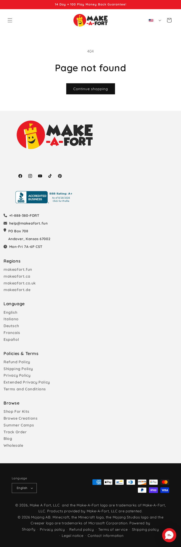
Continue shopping (90, 89)
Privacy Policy (17, 375)
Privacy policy (52, 529)
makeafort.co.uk (20, 283)
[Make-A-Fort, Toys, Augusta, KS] (44, 197)
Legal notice (72, 535)
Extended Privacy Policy (27, 382)
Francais (12, 332)
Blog (8, 438)
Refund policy (81, 529)
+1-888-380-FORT (24, 215)
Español (11, 339)
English (10, 312)
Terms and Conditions (25, 389)
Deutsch (11, 325)
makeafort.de (17, 289)
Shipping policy (145, 529)
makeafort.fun (18, 269)
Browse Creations (21, 418)
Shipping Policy (18, 368)
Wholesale (13, 445)
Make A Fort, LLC (45, 505)
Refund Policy (17, 361)
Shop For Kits (16, 411)
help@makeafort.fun (28, 223)
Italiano (11, 319)
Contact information (105, 535)
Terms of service (113, 529)
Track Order (15, 432)
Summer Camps (19, 425)
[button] (10, 20)
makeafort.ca (17, 276)
